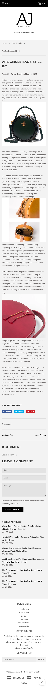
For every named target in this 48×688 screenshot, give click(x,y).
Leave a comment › (10, 455)
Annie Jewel (17, 672)
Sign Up (41, 659)
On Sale (24, 616)
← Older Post (7, 435)
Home (4, 43)
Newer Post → (40, 435)
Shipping (24, 619)
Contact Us (24, 626)
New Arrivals (17, 43)
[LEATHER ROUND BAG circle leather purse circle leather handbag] (24, 124)
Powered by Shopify (32, 672)
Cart (44, 3)
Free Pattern (24, 609)
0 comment (6, 424)
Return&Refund (24, 623)
